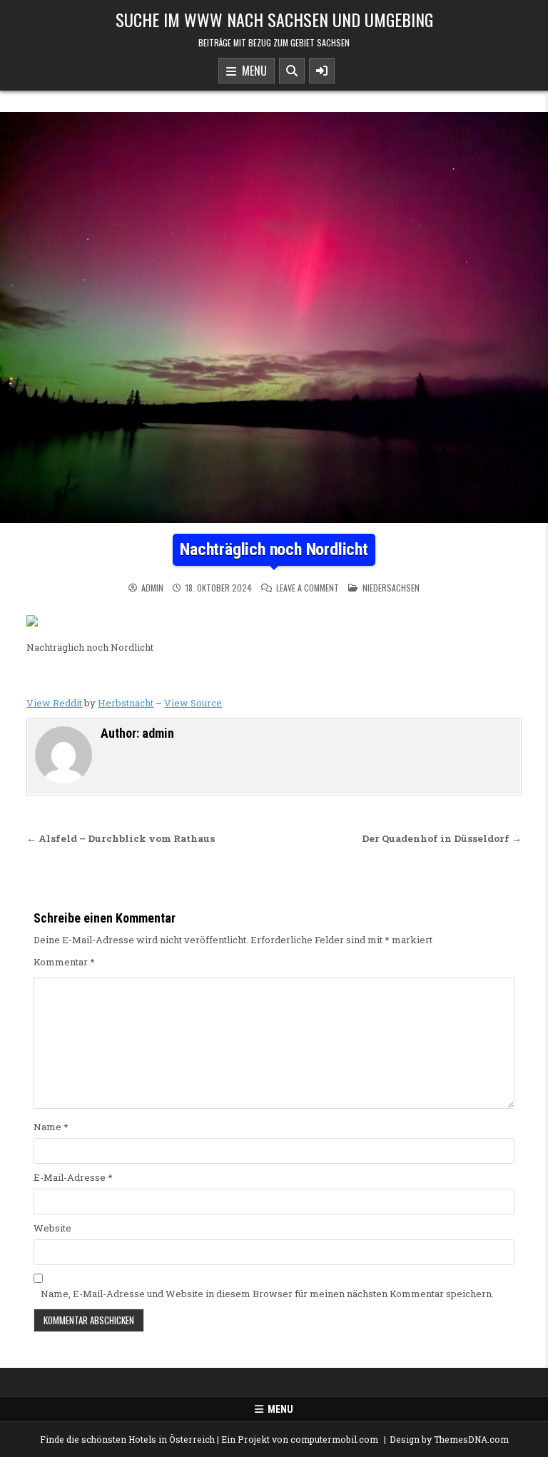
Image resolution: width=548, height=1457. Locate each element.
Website (52, 1228)
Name (51, 1126)
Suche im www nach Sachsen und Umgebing (274, 19)
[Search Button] (292, 70)
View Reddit (54, 702)
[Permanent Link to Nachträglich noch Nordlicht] (274, 317)
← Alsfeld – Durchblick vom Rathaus (120, 838)
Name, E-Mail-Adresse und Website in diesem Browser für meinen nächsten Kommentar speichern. (267, 1293)
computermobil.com (334, 1439)
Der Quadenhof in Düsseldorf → (442, 838)
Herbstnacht (125, 702)
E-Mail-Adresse (73, 1177)
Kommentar (64, 961)
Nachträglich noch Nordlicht (274, 549)
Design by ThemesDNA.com (449, 1439)
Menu (251, 70)
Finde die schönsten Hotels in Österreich (127, 1439)
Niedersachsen (391, 588)
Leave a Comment (307, 588)
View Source (193, 702)
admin (152, 588)
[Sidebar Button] (322, 70)
